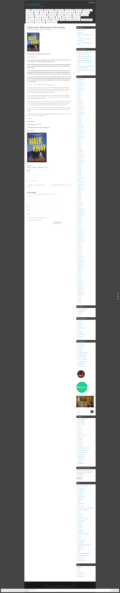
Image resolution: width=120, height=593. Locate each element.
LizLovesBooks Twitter (82, 309)
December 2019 (80, 129)
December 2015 (80, 234)
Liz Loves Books (33, 4)
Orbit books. (76, 15)
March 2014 (80, 280)
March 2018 (80, 175)
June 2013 (79, 299)
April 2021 (79, 97)
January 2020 (80, 127)
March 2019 (80, 149)
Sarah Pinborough (67, 17)
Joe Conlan (79, 325)
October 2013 (80, 291)
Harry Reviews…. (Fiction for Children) (66, 12)
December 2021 (80, 84)
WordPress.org (80, 576)
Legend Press (29, 15)
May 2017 (79, 197)
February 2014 (80, 282)
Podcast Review (80, 454)
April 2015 (79, 251)
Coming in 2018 (69, 10)
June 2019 (79, 142)
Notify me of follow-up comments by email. (37, 217)
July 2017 (79, 193)
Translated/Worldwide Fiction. (73, 19)
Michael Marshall (80, 334)
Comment (29, 196)
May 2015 (79, 249)
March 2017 (80, 201)
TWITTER (39, 124)
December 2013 (80, 286)
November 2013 (81, 289)
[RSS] (94, 3)
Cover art (79, 428)
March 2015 (80, 254)
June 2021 (79, 92)
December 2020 (80, 105)
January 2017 (80, 206)
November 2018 (81, 158)
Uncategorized (80, 463)
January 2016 (80, 232)
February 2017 (80, 203)
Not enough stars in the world (83, 448)
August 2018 (80, 164)
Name (28, 206)
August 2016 (80, 217)
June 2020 (79, 118)
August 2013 (80, 295)
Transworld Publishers (86, 19)
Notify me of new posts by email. (35, 220)
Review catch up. (81, 456)
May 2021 (79, 94)
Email (28, 210)
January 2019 (80, 153)
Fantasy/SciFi (29, 12)
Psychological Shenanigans (41, 17)
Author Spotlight (80, 421)
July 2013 (79, 297)
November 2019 (81, 131)
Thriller (62, 19)
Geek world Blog (81, 363)
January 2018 (80, 179)
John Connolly (85, 12)
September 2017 (81, 188)
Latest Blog (79, 439)
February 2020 (80, 125)
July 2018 (79, 166)
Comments (80, 574)
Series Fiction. (76, 17)
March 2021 (80, 99)
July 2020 (79, 116)
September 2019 (81, 136)
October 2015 (80, 238)
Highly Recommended (51, 22)
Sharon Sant (79, 348)
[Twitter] (91, 3)
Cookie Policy (26, 590)
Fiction (36, 12)
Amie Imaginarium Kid (82, 361)
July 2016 (79, 219)
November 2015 (81, 236)
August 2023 (80, 81)
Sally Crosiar (80, 70)
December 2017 (80, 182)
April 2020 (79, 121)
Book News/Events (49, 10)
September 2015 (81, 241)
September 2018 (81, 162)
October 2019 (80, 134)
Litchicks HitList (80, 365)
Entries (79, 571)
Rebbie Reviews (80, 346)
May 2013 (79, 302)
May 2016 (79, 223)
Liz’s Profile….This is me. (40, 15)
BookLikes (79, 313)
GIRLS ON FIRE (44, 12)
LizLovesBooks (32, 29)
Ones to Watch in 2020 (82, 450)
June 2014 (79, 273)
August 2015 (80, 243)
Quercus (52, 17)
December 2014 (80, 260)
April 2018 (79, 173)
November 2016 (81, 210)
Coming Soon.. (80, 32)
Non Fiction (79, 445)
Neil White (60, 15)
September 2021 (81, 88)
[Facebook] (89, 3)
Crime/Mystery (78, 10)
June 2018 (79, 169)
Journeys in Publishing (82, 434)
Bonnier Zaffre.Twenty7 (37, 10)
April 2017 (79, 199)
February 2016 (80, 230)
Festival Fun (79, 430)
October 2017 (80, 186)
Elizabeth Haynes (87, 10)
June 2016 (79, 221)
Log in (78, 569)
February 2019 (80, 151)
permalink (35, 180)
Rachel (78, 60)
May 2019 (79, 145)
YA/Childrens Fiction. (40, 22)
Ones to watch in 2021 (82, 452)
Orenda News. (84, 15)
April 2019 (79, 147)
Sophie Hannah (46, 19)
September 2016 (81, 214)
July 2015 (79, 245)
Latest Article (80, 437)
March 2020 (80, 123)
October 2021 (80, 86)
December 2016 (80, 208)
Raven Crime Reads (81, 357)
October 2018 (80, 160)
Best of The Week (81, 424)
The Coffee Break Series (82, 352)
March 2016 (80, 227)
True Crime (79, 461)
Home (28, 10)
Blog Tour (79, 426)
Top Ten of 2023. (81, 30)
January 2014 (80, 284)
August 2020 (80, 114)
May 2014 (79, 275)
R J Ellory (58, 17)
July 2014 (79, 271)
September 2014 (81, 267)
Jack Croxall (79, 350)
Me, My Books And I (81, 355)
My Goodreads (80, 311)
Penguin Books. (30, 17)
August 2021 (80, 90)
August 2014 (80, 269)
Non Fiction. (68, 15)
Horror (78, 12)
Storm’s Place (80, 344)
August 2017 (80, 190)
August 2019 (80, 138)
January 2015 (80, 258)
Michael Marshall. (51, 15)
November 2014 (81, 262)
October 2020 (80, 110)
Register (79, 567)
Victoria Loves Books (81, 359)
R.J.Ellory (79, 330)
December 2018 (80, 155)
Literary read (80, 443)
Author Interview (81, 419)
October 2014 (80, 265)
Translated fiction (81, 458)
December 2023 (80, 79)
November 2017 (81, 184)
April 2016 (79, 225)
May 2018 (79, 171)
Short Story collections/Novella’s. (33, 19)
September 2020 (81, 112)
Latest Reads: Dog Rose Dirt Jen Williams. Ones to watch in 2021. (84, 62)
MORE (32, 121)
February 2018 (80, 177)
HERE (48, 127)
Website (28, 213)
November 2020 (81, 107)
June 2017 (79, 195)
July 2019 (79, 140)
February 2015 (80, 256)
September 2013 (81, 293)
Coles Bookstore (59, 10)
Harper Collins (53, 12)
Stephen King (55, 19)
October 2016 (80, 212)
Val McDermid (30, 22)
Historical (79, 432)
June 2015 (79, 247)
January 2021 (80, 103)
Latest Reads (47, 29)
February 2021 (80, 101)
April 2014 (79, 278)
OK (91, 411)
